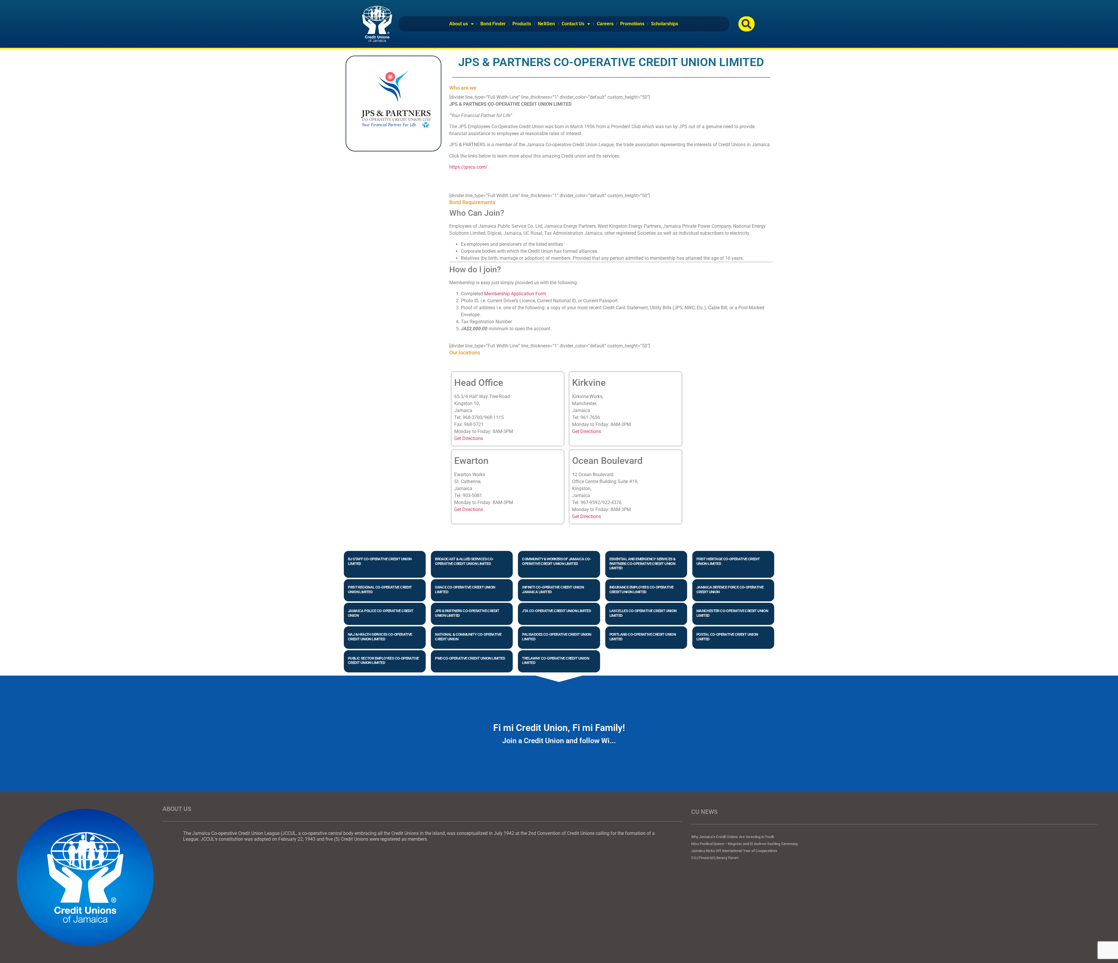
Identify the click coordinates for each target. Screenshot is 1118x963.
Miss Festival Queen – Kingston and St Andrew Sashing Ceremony (744, 844)
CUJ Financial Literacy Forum (714, 858)
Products (521, 23)
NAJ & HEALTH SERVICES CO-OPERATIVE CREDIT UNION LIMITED (380, 636)
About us (458, 23)
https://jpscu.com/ (468, 167)
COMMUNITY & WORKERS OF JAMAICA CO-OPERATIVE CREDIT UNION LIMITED (556, 561)
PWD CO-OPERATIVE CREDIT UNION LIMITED (470, 658)
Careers (605, 23)
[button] (746, 24)
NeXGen (546, 23)
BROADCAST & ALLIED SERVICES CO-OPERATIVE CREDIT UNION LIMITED (464, 561)
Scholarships (664, 23)
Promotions (632, 23)
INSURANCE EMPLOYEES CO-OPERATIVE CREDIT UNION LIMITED (641, 589)
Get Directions (468, 438)
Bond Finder (493, 23)
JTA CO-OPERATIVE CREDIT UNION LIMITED (556, 611)
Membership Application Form (515, 293)
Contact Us (573, 23)
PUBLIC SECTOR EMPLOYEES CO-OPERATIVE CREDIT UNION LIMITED (383, 660)
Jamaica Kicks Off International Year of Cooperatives (734, 851)
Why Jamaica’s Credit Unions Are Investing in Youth (732, 837)
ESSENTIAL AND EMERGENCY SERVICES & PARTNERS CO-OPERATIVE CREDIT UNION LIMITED (642, 563)
